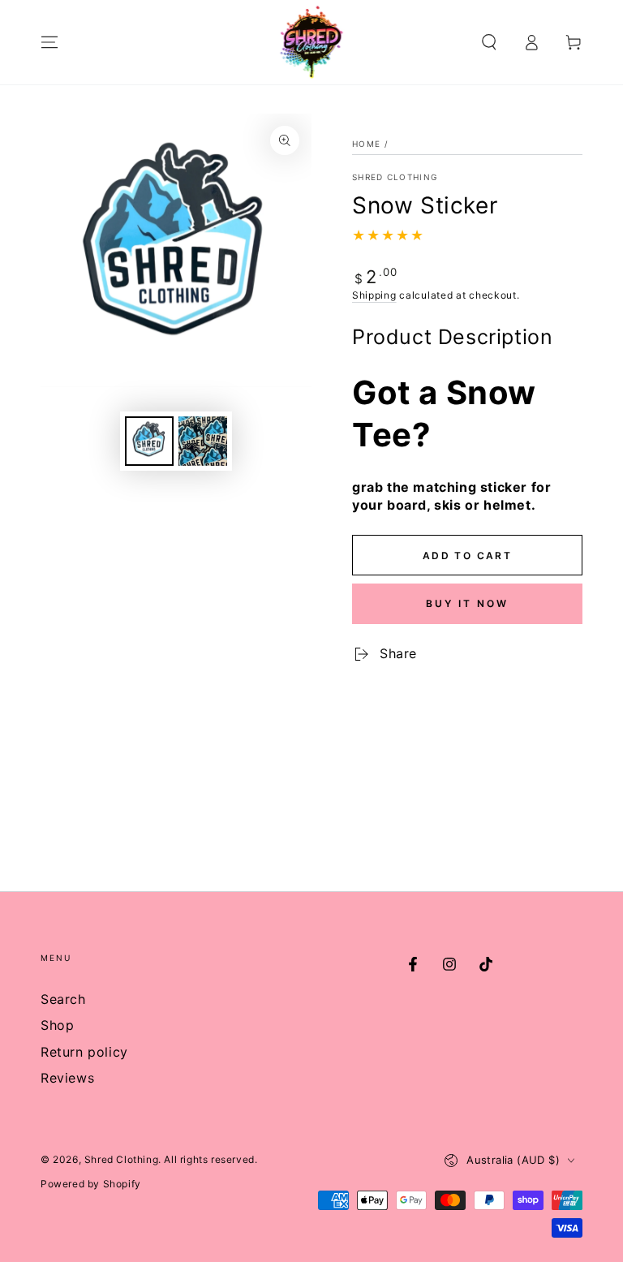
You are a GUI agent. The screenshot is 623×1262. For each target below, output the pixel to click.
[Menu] (49, 42)
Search (63, 999)
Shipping (374, 295)
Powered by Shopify (91, 1184)
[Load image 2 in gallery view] (202, 441)
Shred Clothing (394, 177)
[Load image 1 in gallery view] (149, 441)
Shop (57, 1025)
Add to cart (467, 555)
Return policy (84, 1052)
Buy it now (467, 603)
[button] (489, 42)
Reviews (67, 1078)
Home (366, 144)
